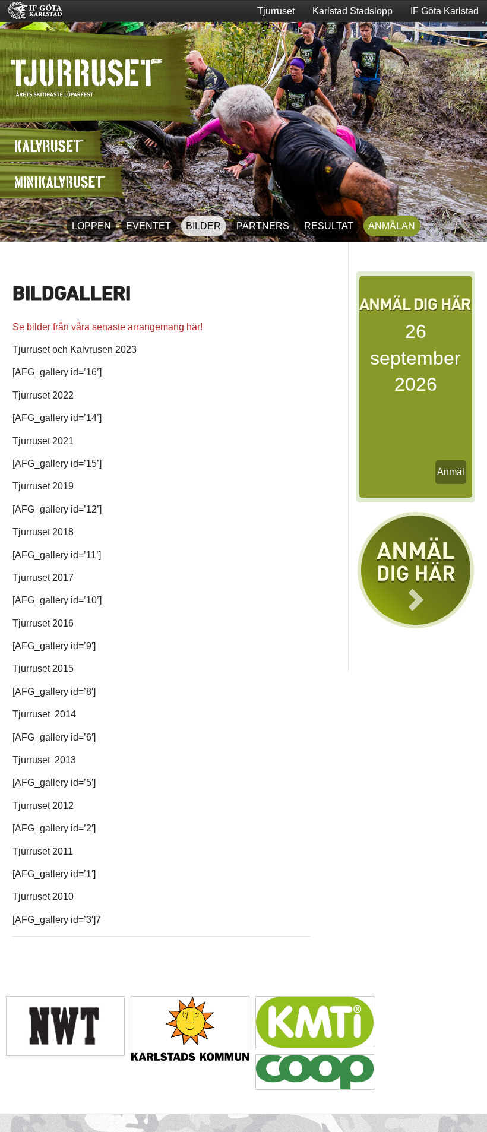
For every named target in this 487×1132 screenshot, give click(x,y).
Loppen (91, 226)
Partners (262, 226)
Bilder (203, 226)
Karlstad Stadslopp (352, 11)
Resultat (328, 226)
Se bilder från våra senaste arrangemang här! (107, 327)
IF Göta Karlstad (444, 11)
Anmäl (450, 472)
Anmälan (391, 226)
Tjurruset (276, 11)
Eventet (148, 226)
